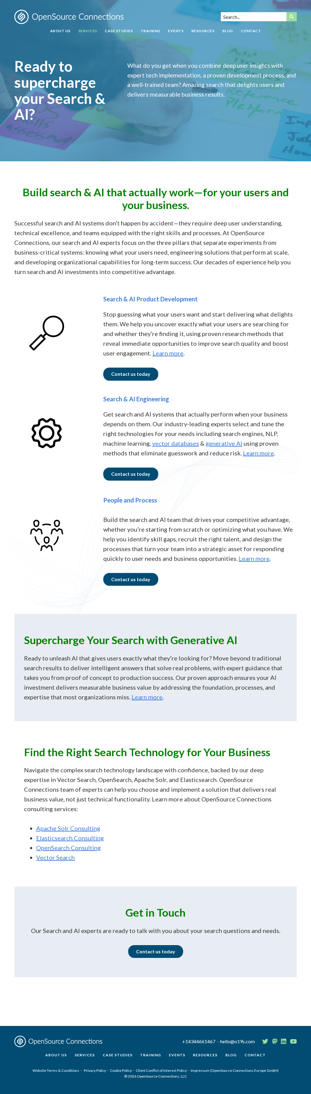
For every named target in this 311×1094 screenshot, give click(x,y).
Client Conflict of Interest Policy (161, 1070)
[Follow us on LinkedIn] (283, 1041)
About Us (60, 31)
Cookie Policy (121, 1070)
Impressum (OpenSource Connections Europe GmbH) (235, 1070)
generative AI (224, 443)
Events (175, 31)
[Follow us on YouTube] (293, 1041)
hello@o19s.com (237, 1041)
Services (87, 31)
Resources (203, 31)
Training (150, 31)
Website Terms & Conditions (55, 1070)
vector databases (175, 443)
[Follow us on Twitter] (265, 1041)
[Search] (291, 16)
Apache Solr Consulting (68, 828)
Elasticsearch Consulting (70, 838)
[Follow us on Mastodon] (274, 1041)
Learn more (167, 353)
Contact (251, 31)
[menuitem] (60, 33)
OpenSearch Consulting (68, 847)
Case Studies (119, 31)
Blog (227, 31)
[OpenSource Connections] (69, 17)
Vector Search (55, 857)
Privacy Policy (95, 1070)
